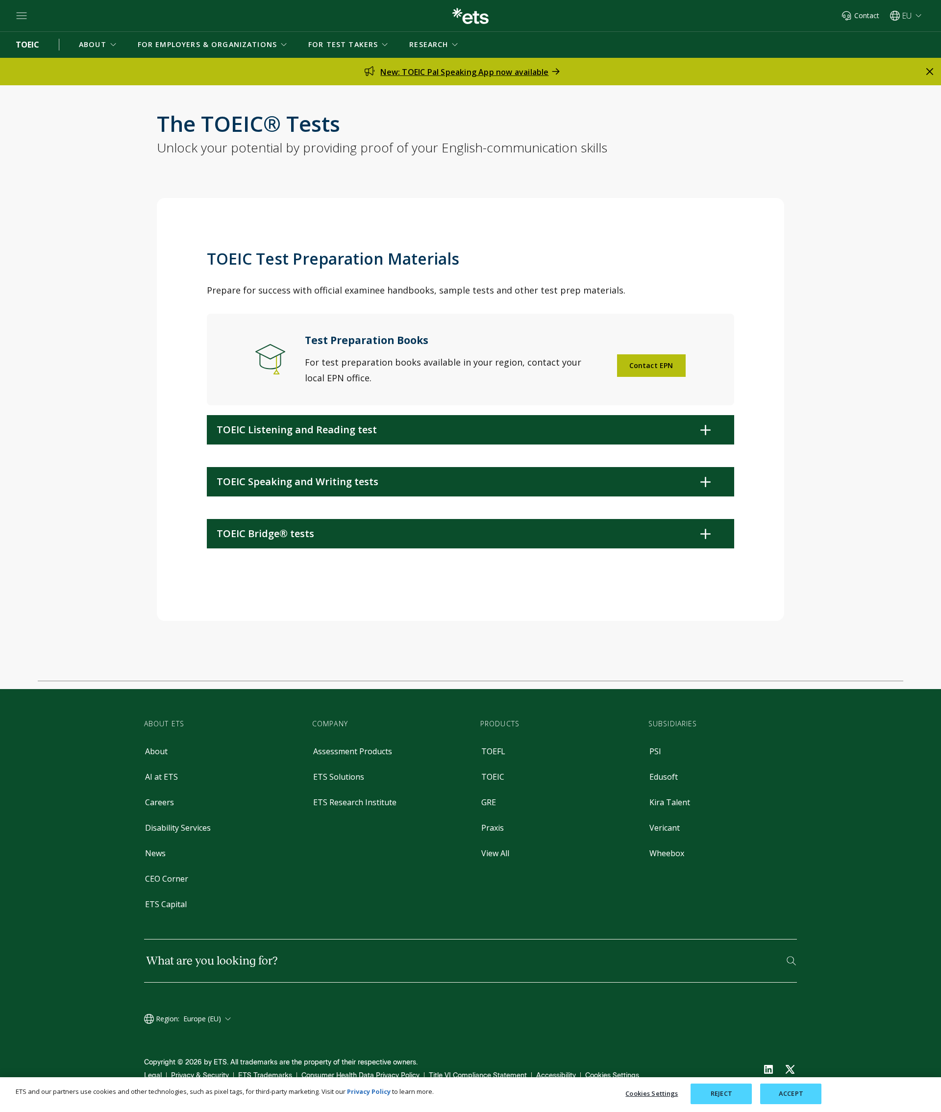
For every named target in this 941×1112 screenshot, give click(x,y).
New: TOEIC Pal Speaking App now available (464, 72)
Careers (159, 802)
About (156, 751)
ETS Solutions (338, 776)
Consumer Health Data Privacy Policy (360, 1075)
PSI (655, 751)
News (155, 853)
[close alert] (929, 71)
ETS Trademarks (265, 1075)
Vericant (664, 827)
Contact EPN (651, 365)
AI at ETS (161, 776)
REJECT (721, 1093)
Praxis (492, 827)
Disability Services (178, 827)
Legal (153, 1075)
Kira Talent (669, 802)
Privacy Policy (369, 1091)
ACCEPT (791, 1093)
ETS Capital (166, 904)
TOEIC (492, 776)
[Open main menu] (21, 16)
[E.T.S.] (470, 15)
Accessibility (556, 1075)
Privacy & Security (200, 1075)
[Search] (791, 960)
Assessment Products (352, 751)
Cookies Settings (612, 1075)
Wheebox (666, 853)
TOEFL (493, 751)
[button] (98, 44)
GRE (488, 802)
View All (495, 853)
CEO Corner (166, 878)
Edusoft (663, 776)
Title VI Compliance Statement (478, 1075)
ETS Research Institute (354, 802)
